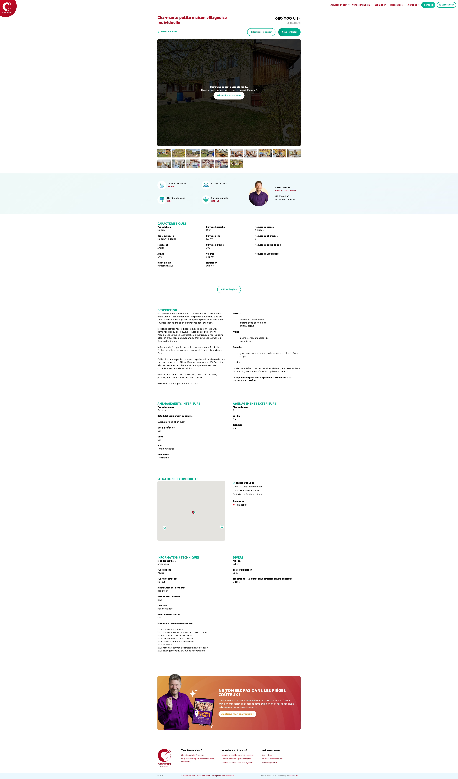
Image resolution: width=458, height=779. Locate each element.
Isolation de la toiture (168, 614)
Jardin (236, 416)
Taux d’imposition (242, 569)
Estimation (380, 4)
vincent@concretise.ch (286, 199)
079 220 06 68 (282, 196)
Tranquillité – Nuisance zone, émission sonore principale (262, 578)
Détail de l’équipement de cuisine (175, 416)
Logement (162, 244)
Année (160, 253)
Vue (159, 445)
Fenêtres (162, 605)
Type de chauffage (167, 578)
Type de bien (164, 227)
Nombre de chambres (266, 236)
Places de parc (241, 407)
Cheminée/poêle (166, 427)
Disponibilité (164, 262)
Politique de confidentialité (223, 776)
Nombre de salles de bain (268, 244)
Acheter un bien (338, 4)
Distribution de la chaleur (171, 587)
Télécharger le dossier (261, 32)
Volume (210, 253)
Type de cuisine (165, 407)
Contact (428, 4)
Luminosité (163, 454)
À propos (412, 4)
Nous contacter (289, 32)
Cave (160, 436)
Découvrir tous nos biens (229, 95)
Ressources (396, 4)
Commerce (238, 501)
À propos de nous (188, 776)
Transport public (245, 482)
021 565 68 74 (448, 5)
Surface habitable (215, 227)
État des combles (166, 560)
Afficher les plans (229, 289)
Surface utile (213, 236)
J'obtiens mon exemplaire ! (237, 714)
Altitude (237, 560)
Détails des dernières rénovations (175, 623)
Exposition (211, 262)
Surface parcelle (215, 244)
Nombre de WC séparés (267, 253)
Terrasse (237, 424)
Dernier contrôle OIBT (168, 596)
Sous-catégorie (165, 236)
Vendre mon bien (361, 4)
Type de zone (164, 569)
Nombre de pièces (264, 227)
